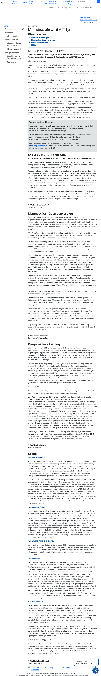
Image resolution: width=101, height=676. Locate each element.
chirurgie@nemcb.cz (39, 146)
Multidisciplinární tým (40, 38)
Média (25, 2)
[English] (71, 2)
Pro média (9, 32)
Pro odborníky (43, 2)
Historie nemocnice (14, 49)
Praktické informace (53, 2)
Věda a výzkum (15, 2)
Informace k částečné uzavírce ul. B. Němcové (50, 12)
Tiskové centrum (86, 17)
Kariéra (86, 7)
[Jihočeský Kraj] (50, 667)
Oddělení (52, 7)
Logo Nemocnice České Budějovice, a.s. (15, 57)
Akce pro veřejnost (12, 52)
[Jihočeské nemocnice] (34, 668)
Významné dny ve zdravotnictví (14, 44)
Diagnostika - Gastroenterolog (43, 40)
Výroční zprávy (13, 36)
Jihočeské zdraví (11, 39)
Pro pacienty (62, 7)
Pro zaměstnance (75, 7)
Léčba (33, 45)
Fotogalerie (11, 62)
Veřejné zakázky (30, 2)
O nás (92, 7)
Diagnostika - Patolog (39, 42)
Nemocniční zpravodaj (88, 20)
